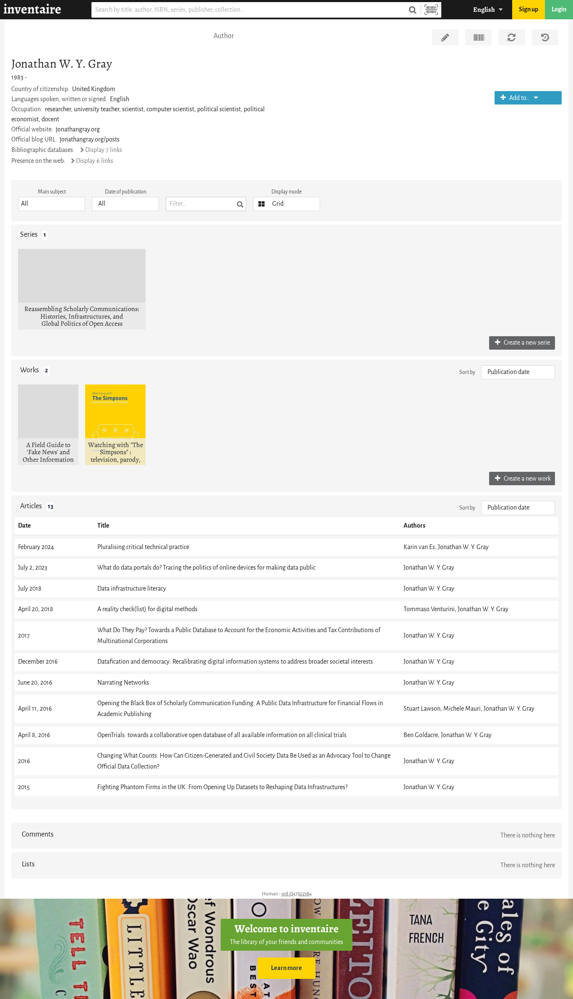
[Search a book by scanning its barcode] (431, 10)
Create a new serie (526, 343)
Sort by (467, 372)
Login (559, 9)
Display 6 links (94, 161)
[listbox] (51, 204)
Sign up (528, 9)
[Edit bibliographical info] (445, 37)
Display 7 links (103, 150)
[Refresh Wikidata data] (511, 37)
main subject (52, 191)
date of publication (125, 191)
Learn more (286, 968)
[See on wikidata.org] (478, 37)
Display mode (286, 191)
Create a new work (527, 479)
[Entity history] (545, 37)
